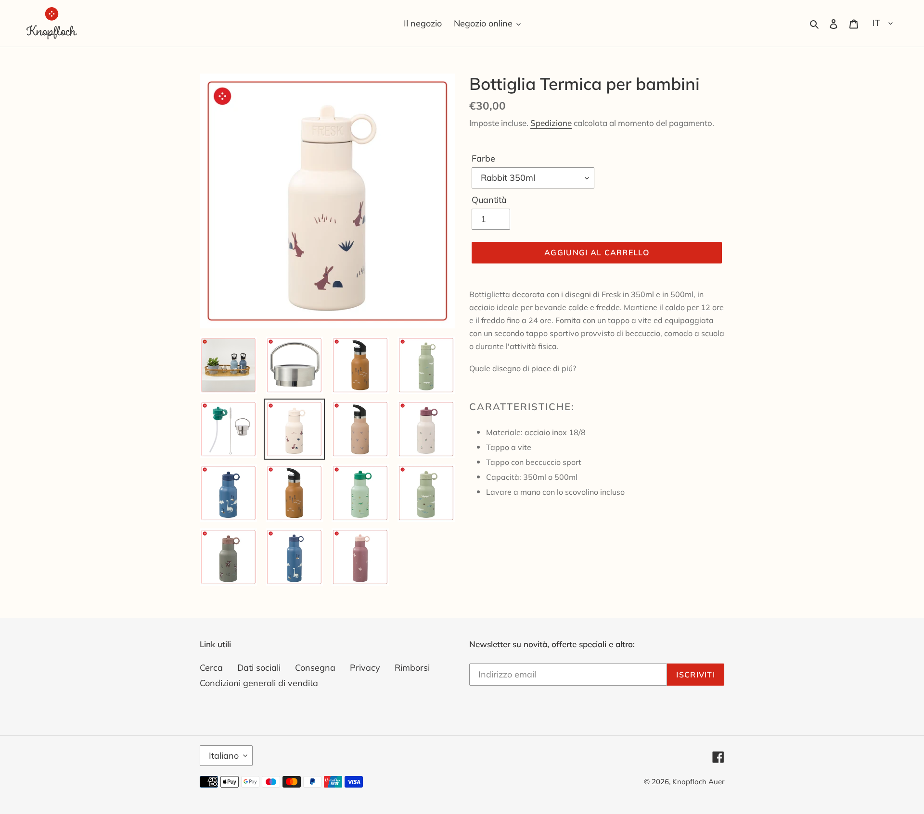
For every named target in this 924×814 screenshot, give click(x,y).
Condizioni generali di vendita (259, 683)
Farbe (483, 158)
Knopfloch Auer (698, 781)
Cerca (211, 667)
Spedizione (551, 123)
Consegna (315, 667)
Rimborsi (412, 667)
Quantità (489, 199)
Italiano (224, 755)
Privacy (365, 667)
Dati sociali (259, 667)
